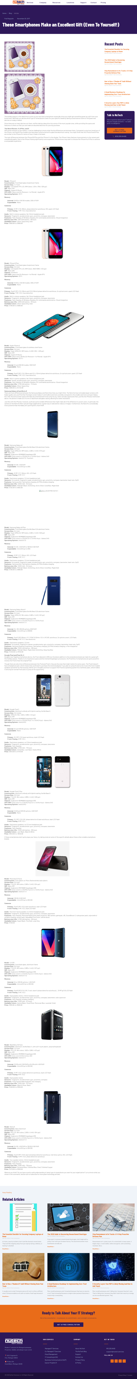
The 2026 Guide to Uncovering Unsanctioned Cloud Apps (115, 61)
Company (43, 2)
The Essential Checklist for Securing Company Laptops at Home (117, 50)
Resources (56, 2)
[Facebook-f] (112, 1361)
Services (30, 2)
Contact (94, 2)
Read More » (5, 1248)
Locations (70, 2)
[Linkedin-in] (124, 1361)
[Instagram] (120, 1361)
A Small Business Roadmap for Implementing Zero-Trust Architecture (117, 93)
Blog (10, 13)
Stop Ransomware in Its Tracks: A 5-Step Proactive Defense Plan (118, 72)
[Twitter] (116, 1361)
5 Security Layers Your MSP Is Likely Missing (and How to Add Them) (117, 104)
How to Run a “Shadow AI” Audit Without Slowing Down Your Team (118, 82)
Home (4, 13)
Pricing (103, 2)
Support (83, 2)
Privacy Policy (122, 1375)
